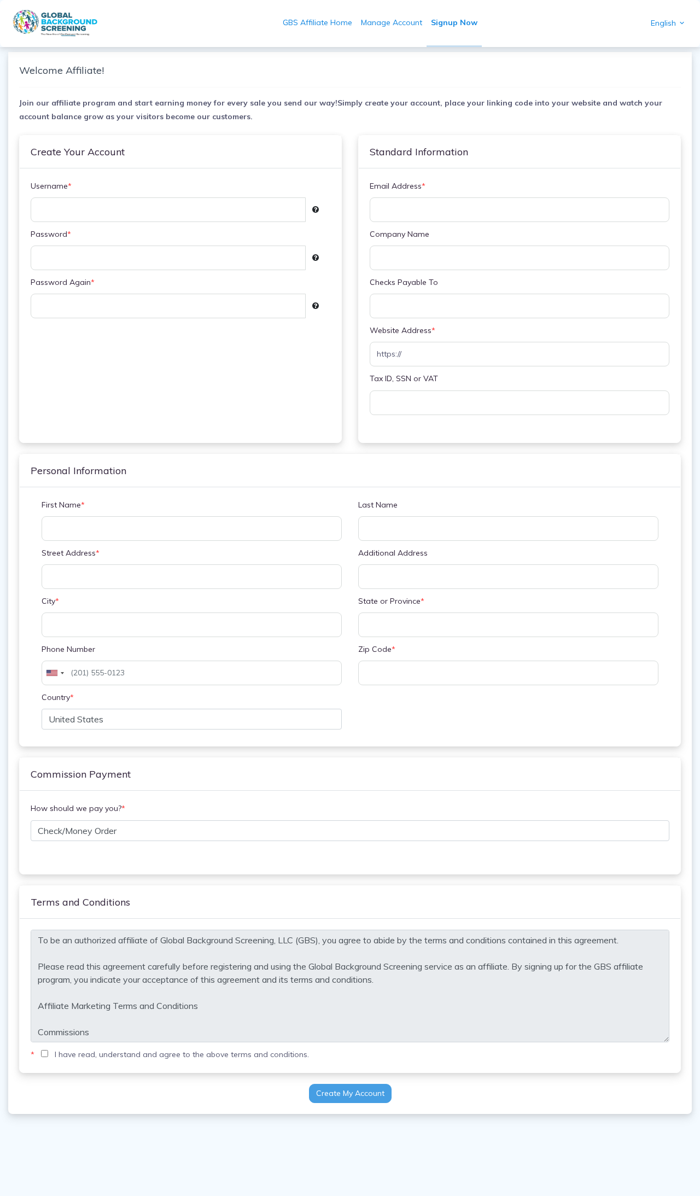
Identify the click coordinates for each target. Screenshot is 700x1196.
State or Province (391, 601)
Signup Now (454, 22)
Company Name (399, 234)
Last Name (378, 505)
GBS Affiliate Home (317, 22)
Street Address (71, 553)
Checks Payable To (404, 282)
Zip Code (376, 649)
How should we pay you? (78, 808)
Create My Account (350, 1093)
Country (58, 697)
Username (51, 186)
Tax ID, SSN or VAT (404, 378)
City (50, 601)
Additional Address (393, 553)
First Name (63, 505)
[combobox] (54, 673)
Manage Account (391, 22)
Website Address (402, 330)
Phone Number (68, 649)
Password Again (63, 282)
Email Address (397, 186)
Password (51, 234)
